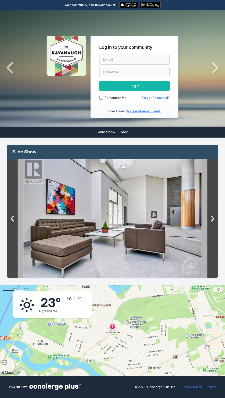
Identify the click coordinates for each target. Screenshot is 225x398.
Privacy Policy (191, 387)
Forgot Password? (156, 98)
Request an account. (144, 111)
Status (211, 387)
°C (69, 298)
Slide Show (106, 132)
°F (80, 298)
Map (124, 132)
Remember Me (116, 98)
